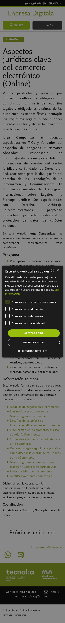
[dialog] (32, 311)
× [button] (57, 270)
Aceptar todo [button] (33, 333)
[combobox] (52, 270)
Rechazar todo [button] (33, 342)
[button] (32, 351)
